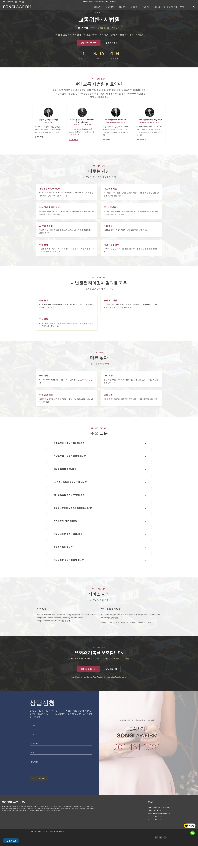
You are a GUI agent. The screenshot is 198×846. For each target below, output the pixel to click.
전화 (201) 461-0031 (89, 43)
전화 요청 (12, 841)
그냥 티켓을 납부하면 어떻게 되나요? (70, 456)
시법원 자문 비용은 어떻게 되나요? (69, 560)
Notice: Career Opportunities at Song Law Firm (99, 2)
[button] (102, 6)
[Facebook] (16, 2)
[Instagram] (23, 2)
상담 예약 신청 (111, 43)
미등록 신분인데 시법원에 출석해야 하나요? (73, 508)
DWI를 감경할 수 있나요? (65, 469)
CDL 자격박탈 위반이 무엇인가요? (69, 495)
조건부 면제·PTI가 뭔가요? (65, 521)
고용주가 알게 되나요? (64, 547)
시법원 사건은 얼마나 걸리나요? (68, 534)
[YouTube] (20, 2)
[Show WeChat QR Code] (192, 833)
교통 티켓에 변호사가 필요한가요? (69, 443)
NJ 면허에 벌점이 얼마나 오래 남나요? (70, 482)
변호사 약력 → (40, 137)
